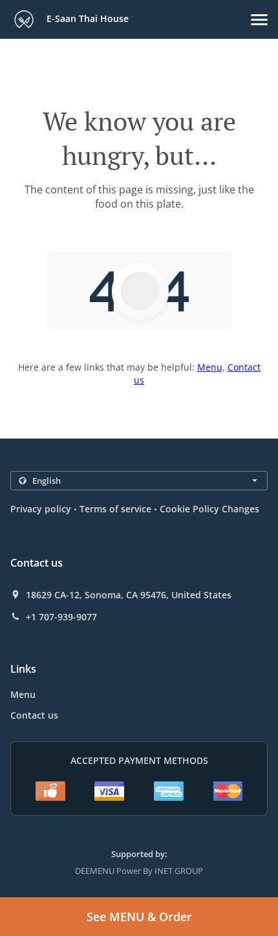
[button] (259, 19)
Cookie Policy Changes (209, 509)
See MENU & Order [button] (139, 916)
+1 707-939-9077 (61, 617)
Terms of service (115, 509)
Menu (209, 367)
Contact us (34, 715)
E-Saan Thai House (86, 18)
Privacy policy (40, 509)
